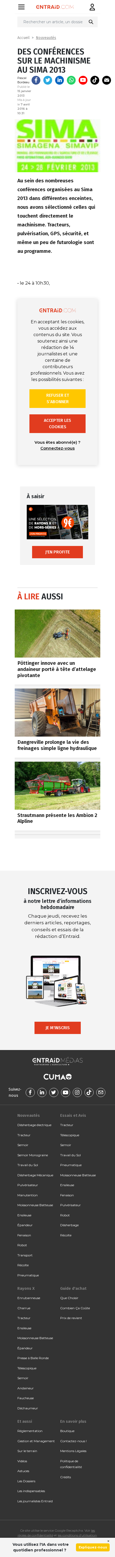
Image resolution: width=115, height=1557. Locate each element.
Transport (25, 1255)
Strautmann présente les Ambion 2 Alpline (57, 818)
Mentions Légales (73, 1451)
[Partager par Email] (106, 80)
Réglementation (30, 1431)
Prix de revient (71, 1318)
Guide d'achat (73, 1288)
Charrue (23, 1308)
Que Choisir (69, 1298)
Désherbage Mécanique (35, 1175)
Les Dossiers (26, 1481)
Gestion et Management (36, 1441)
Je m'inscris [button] (57, 1027)
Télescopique (69, 1135)
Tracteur (23, 1135)
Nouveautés (46, 38)
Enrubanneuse (28, 1298)
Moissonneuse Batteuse (35, 1205)
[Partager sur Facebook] (36, 80)
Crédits (65, 1477)
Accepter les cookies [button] (57, 423)
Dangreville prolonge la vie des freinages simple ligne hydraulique (57, 745)
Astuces (23, 1471)
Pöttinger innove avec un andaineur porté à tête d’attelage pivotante (56, 669)
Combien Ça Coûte (75, 1308)
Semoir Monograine (32, 1155)
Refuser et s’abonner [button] (57, 398)
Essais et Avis (73, 1115)
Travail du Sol (27, 1165)
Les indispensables (31, 1491)
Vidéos (22, 1461)
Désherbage (69, 1225)
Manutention (27, 1195)
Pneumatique (28, 1275)
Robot (22, 1245)
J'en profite (57, 552)
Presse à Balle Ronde (33, 1358)
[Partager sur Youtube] (83, 80)
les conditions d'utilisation (77, 1535)
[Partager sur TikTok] (94, 80)
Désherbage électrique (34, 1125)
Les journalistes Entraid (35, 1501)
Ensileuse (24, 1215)
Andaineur (25, 1388)
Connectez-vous (57, 448)
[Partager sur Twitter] (47, 80)
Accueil (23, 38)
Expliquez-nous (93, 1547)
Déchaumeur (27, 1408)
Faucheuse (25, 1398)
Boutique (67, 1431)
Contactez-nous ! (73, 1441)
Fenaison (24, 1235)
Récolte (23, 1265)
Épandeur (25, 1225)
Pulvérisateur (27, 1185)
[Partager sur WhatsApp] (71, 80)
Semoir (22, 1145)
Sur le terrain (27, 1451)
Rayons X (25, 1288)
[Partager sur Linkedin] (59, 80)
